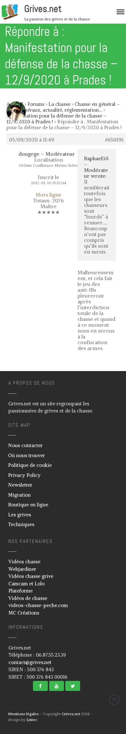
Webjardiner (22, 569)
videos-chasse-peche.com (38, 605)
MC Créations (23, 613)
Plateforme (20, 591)
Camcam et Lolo (26, 584)
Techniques (21, 524)
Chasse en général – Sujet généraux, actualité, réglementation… (63, 107)
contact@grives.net (29, 662)
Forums (35, 104)
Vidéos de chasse (27, 598)
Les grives (19, 515)
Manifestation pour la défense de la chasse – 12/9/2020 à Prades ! (56, 119)
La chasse (59, 104)
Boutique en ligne (28, 505)
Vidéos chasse (24, 562)
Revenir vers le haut (114, 699)
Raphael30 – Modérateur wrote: (96, 167)
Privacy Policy (24, 475)
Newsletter (20, 485)
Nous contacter (25, 445)
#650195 (114, 139)
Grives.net (43, 9)
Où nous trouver (26, 455)
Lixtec (31, 719)
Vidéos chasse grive (30, 576)
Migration (19, 495)
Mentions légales (23, 713)
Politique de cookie (30, 465)
